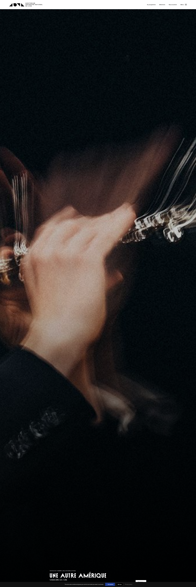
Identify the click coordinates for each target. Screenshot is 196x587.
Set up (119, 584)
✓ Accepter (110, 584)
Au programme (151, 4)
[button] (183, 4)
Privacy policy (128, 584)
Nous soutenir (173, 4)
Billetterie (162, 4)
